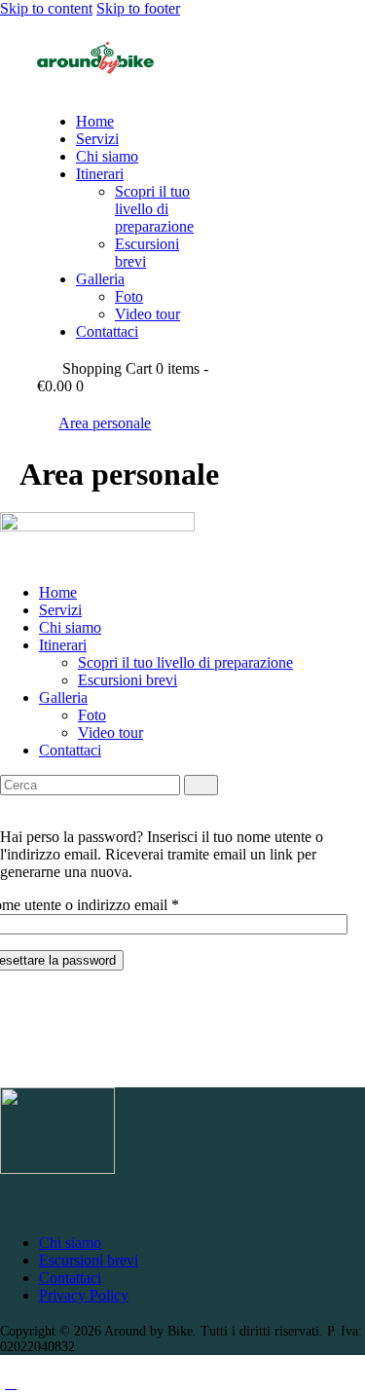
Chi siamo (70, 1242)
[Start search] (201, 785)
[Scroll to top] (10, 1382)
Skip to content (46, 8)
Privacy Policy (83, 1295)
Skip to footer (138, 8)
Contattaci (70, 1277)
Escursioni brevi (88, 1260)
